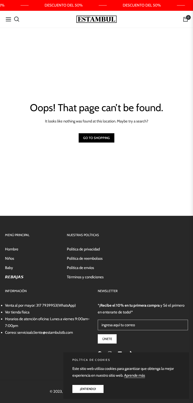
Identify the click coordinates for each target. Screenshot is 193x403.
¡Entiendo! (88, 389)
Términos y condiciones (85, 277)
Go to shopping (96, 138)
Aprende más (134, 375)
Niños (9, 258)
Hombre (11, 249)
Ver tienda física (17, 312)
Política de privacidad (83, 249)
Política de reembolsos (85, 258)
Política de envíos (80, 267)
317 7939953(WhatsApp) (56, 305)
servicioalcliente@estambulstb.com (45, 332)
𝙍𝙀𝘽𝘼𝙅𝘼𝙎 (14, 277)
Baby (9, 267)
